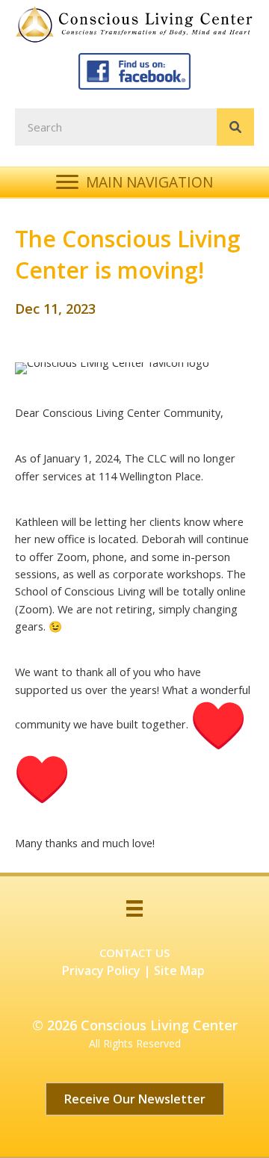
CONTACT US (134, 952)
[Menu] (134, 908)
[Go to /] (138, 24)
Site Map (179, 970)
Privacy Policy (101, 970)
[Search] (235, 127)
